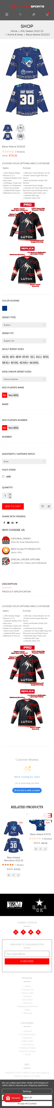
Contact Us (27, 989)
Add (8, 476)
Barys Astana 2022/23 (38, 34)
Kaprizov (27, 1037)
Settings (27, 1091)
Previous (46, 815)
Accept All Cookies (27, 1103)
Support (28, 996)
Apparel (28, 1031)
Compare (49, 506)
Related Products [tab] (27, 807)
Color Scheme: (11, 300)
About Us (27, 1002)
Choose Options (9, 875)
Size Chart (28, 999)
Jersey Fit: (8, 333)
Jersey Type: (9, 317)
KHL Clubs (28, 1041)
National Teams (28, 1047)
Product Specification (16, 591)
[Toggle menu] (7, 14)
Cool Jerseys (28, 1044)
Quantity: (7, 487)
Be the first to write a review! (27, 790)
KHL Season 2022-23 (31, 31)
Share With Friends (13, 516)
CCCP (28, 1054)
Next (50, 815)
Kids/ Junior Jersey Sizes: (17, 371)
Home (14, 31)
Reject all (27, 1097)
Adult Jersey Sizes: (13, 349)
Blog (27, 1009)
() (48, 13)
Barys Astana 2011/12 (40, 834)
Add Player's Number (14, 420)
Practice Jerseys (28, 1051)
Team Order (28, 992)
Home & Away (15, 34)
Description (9, 584)
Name (5, 404)
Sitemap (28, 1012)
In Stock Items (27, 1034)
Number (7, 437)
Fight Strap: (9, 470)
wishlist (13, 875)
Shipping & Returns (28, 1006)
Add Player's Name (13, 387)
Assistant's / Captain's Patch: (18, 454)
